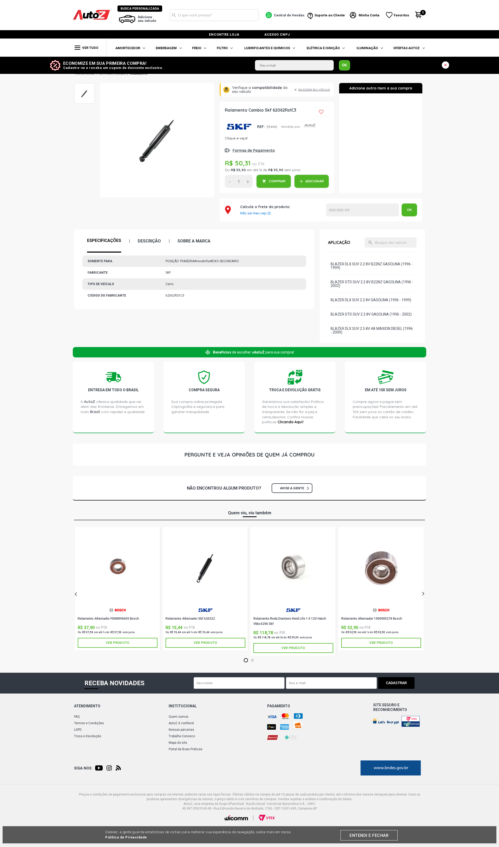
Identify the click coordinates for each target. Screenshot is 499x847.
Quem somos (178, 716)
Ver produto (117, 643)
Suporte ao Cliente (329, 15)
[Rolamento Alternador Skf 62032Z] (205, 568)
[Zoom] (84, 93)
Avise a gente (292, 488)
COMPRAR (277, 181)
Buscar (174, 15)
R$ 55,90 (238, 170)
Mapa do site (178, 743)
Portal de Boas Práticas (185, 749)
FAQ (77, 716)
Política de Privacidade (126, 837)
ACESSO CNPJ (277, 34)
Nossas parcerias (181, 730)
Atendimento (87, 706)
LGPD (78, 730)
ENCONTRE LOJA (224, 34)
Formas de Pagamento (254, 150)
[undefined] (157, 140)
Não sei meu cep (253, 213)
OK (344, 65)
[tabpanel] (117, 588)
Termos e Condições (89, 723)
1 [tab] (246, 660)
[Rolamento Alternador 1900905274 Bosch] (381, 568)
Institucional (183, 706)
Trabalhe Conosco (182, 736)
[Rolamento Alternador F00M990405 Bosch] (117, 568)
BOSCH (117, 612)
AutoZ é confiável (181, 723)
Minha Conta (369, 15)
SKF (239, 126)
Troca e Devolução (87, 736)
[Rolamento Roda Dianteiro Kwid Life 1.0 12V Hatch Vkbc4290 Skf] (293, 568)
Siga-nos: (83, 768)
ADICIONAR (314, 181)
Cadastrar (396, 683)
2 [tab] (252, 660)
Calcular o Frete (362, 209)
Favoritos (401, 15)
